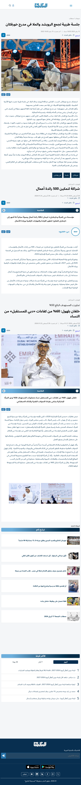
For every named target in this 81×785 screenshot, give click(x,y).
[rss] (42, 774)
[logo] (41, 5)
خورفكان (75, 175)
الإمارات (77, 184)
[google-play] (48, 767)
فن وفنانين (57, 175)
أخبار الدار (71, 184)
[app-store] (33, 767)
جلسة (67, 175)
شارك (8, 35)
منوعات (77, 18)
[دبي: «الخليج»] (75, 232)
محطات (71, 18)
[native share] (3, 35)
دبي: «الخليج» (64, 231)
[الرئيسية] (40, 745)
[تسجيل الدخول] (11, 5)
